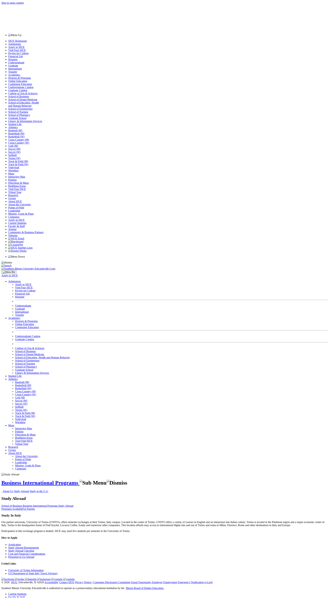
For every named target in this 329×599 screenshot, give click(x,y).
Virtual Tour (14, 192)
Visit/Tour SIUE (17, 50)
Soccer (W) (14, 152)
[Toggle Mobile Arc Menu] (8, 272)
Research (13, 195)
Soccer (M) (14, 148)
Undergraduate (16, 62)
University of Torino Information (26, 570)
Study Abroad (21, 491)
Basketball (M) (16, 133)
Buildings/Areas (17, 186)
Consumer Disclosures (105, 582)
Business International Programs (40, 483)
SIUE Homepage (17, 40)
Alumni (12, 229)
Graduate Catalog (17, 90)
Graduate (13, 65)
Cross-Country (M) (18, 139)
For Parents (28, 508)
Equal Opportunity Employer (147, 582)
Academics (14, 74)
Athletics (13, 127)
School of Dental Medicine (22, 99)
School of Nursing (18, 111)
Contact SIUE (66, 582)
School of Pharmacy (19, 115)
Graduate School (17, 118)
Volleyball (13, 167)
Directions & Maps (18, 182)
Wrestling (13, 170)
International (15, 68)
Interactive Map (16, 176)
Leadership (14, 210)
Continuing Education (20, 84)
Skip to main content (12, 2)
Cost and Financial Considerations (26, 553)
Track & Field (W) (18, 164)
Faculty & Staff (16, 226)
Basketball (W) (16, 136)
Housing (12, 59)
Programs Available (11, 508)
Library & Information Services (25, 121)
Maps (11, 173)
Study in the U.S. (39, 491)
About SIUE (15, 201)
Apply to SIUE (16, 47)
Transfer (12, 71)
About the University (19, 204)
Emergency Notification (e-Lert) (195, 582)
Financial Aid (15, 56)
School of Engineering (20, 108)
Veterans (12, 235)
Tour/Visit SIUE (24, 440)
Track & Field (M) (18, 161)
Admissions (14, 44)
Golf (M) (13, 145)
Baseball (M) (15, 130)
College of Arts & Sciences (23, 93)
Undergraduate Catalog (20, 87)
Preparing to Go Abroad (21, 556)
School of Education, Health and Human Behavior (23, 104)
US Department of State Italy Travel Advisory (33, 573)
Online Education (17, 81)
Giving (12, 198)
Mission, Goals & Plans (21, 213)
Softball (12, 155)
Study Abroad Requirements (23, 547)
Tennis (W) (14, 158)
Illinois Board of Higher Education (144, 588)
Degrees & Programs (19, 77)
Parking (12, 179)
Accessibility (51, 582)
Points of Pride (16, 207)
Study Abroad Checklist (21, 550)
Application (14, 544)
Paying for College (18, 53)
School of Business (18, 96)
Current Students (17, 223)
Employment (170, 582)
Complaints (124, 582)
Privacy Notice (83, 582)
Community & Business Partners (26, 232)
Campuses (13, 216)
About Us (8, 491)
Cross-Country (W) (18, 142)
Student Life (15, 124)
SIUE (14, 582)
